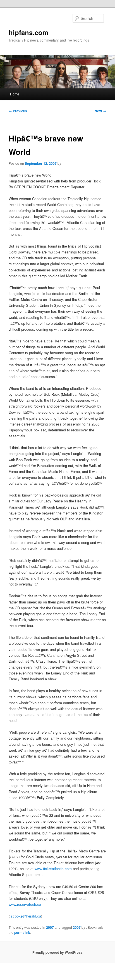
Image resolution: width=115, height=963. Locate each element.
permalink (22, 932)
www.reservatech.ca (25, 904)
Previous (18, 110)
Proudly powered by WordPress (57, 952)
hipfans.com (28, 32)
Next (100, 110)
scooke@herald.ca (26, 916)
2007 (50, 927)
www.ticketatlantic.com (53, 868)
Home (14, 94)
